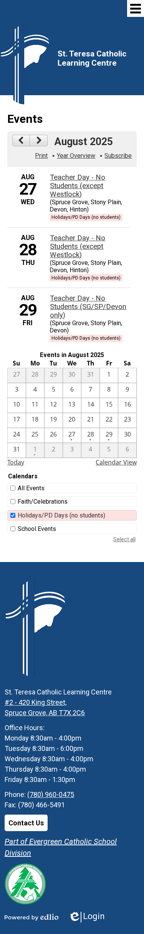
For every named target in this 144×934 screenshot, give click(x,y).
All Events (31, 488)
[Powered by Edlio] (31, 917)
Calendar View (116, 462)
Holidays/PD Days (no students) (61, 515)
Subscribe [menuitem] (118, 155)
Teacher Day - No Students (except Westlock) (77, 185)
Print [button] (41, 155)
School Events (37, 528)
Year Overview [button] (76, 155)
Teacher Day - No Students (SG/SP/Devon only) (88, 306)
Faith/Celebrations (43, 501)
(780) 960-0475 (50, 794)
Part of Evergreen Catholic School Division (61, 847)
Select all (124, 539)
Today (15, 462)
